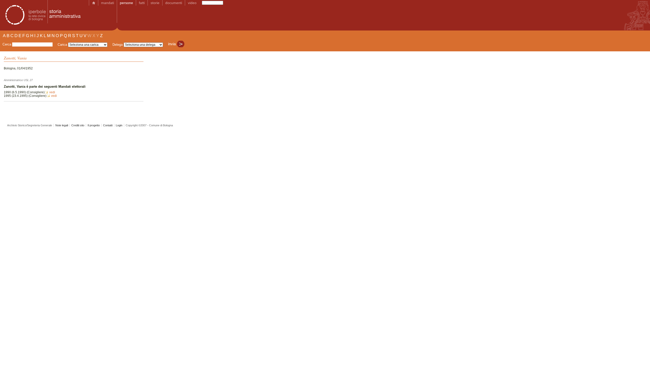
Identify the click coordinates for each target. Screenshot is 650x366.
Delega (117, 45)
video (192, 3)
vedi (52, 92)
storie (155, 3)
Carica (62, 45)
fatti (142, 3)
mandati (107, 3)
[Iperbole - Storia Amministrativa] (41, 15)
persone (126, 3)
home (93, 3)
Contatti (107, 125)
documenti (173, 3)
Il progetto (94, 125)
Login (119, 125)
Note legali (61, 125)
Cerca (7, 44)
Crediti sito (77, 125)
